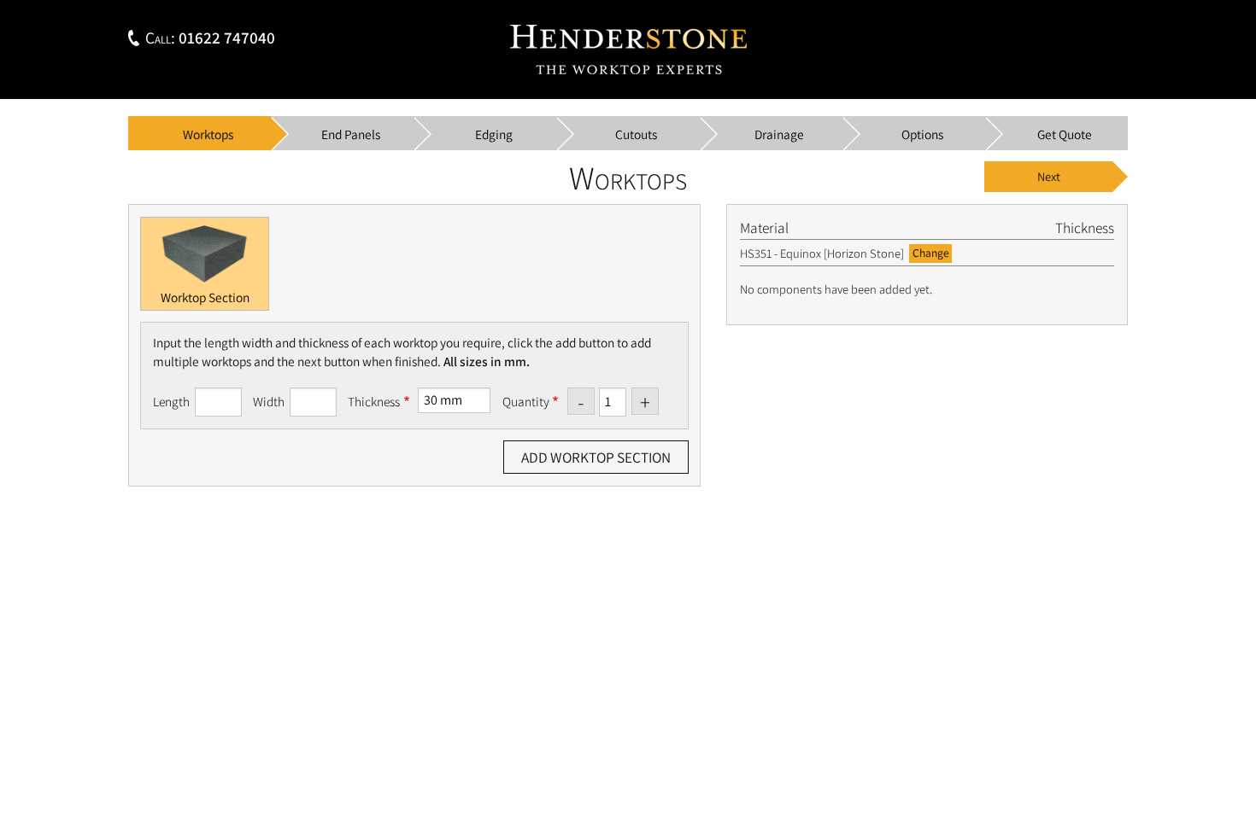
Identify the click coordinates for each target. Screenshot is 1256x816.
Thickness (374, 401)
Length (171, 401)
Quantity (525, 401)
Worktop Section (205, 297)
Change (931, 252)
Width (269, 401)
